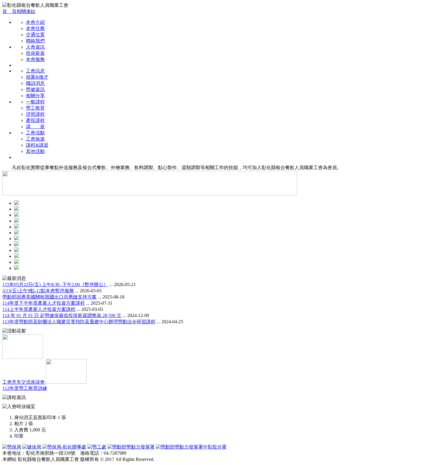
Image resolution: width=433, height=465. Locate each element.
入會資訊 (35, 47)
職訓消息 (35, 83)
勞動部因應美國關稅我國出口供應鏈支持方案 (49, 296)
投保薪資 (35, 53)
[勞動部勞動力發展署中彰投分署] (191, 446)
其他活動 (35, 151)
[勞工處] (96, 446)
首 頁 (9, 11)
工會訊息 (35, 70)
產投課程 (35, 120)
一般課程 (35, 101)
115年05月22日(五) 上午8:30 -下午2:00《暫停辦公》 (55, 284)
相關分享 (35, 95)
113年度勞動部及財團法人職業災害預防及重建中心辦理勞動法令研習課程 (79, 321)
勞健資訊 (35, 89)
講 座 (35, 126)
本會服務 (35, 59)
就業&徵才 (37, 77)
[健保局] (31, 446)
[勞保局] (11, 446)
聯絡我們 (35, 40)
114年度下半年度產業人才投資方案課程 (43, 303)
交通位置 (35, 34)
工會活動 (35, 132)
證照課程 (35, 114)
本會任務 (35, 28)
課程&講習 (37, 145)
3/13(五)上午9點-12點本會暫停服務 (38, 290)
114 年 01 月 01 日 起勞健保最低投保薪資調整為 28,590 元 (61, 315)
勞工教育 (35, 108)
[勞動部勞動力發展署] (131, 446)
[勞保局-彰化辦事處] (64, 446)
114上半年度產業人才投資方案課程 (38, 309)
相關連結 (25, 11)
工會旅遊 (35, 138)
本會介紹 (35, 22)
